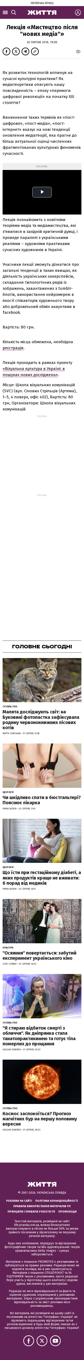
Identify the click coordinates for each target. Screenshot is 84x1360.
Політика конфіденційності (56, 1200)
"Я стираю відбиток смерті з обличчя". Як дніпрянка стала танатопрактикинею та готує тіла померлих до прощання (39, 1036)
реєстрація (13, 347)
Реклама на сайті (19, 1200)
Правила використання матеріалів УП (42, 1206)
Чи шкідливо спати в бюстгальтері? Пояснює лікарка (42, 800)
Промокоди (67, 1211)
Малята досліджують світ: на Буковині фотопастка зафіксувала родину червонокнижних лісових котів (41, 719)
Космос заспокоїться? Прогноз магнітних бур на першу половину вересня (40, 1119)
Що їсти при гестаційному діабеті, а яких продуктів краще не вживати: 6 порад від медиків (42, 878)
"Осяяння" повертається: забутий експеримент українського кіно (39, 955)
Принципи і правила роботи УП (31, 1211)
